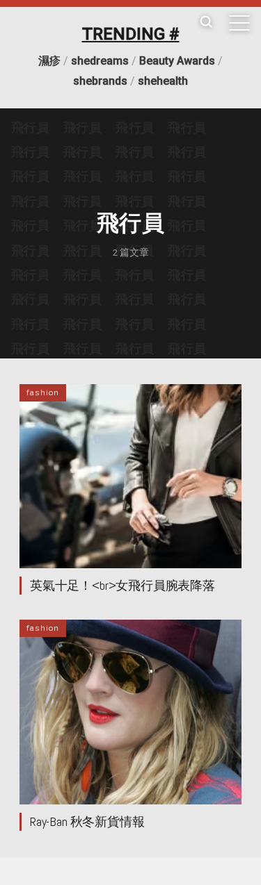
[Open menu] (239, 23)
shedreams (100, 60)
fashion (42, 392)
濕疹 (49, 60)
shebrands (100, 81)
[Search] (206, 22)
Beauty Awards (177, 60)
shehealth (163, 81)
